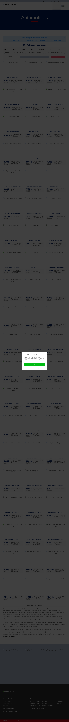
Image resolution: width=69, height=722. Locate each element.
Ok (34, 364)
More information (32, 368)
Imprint (38, 368)
